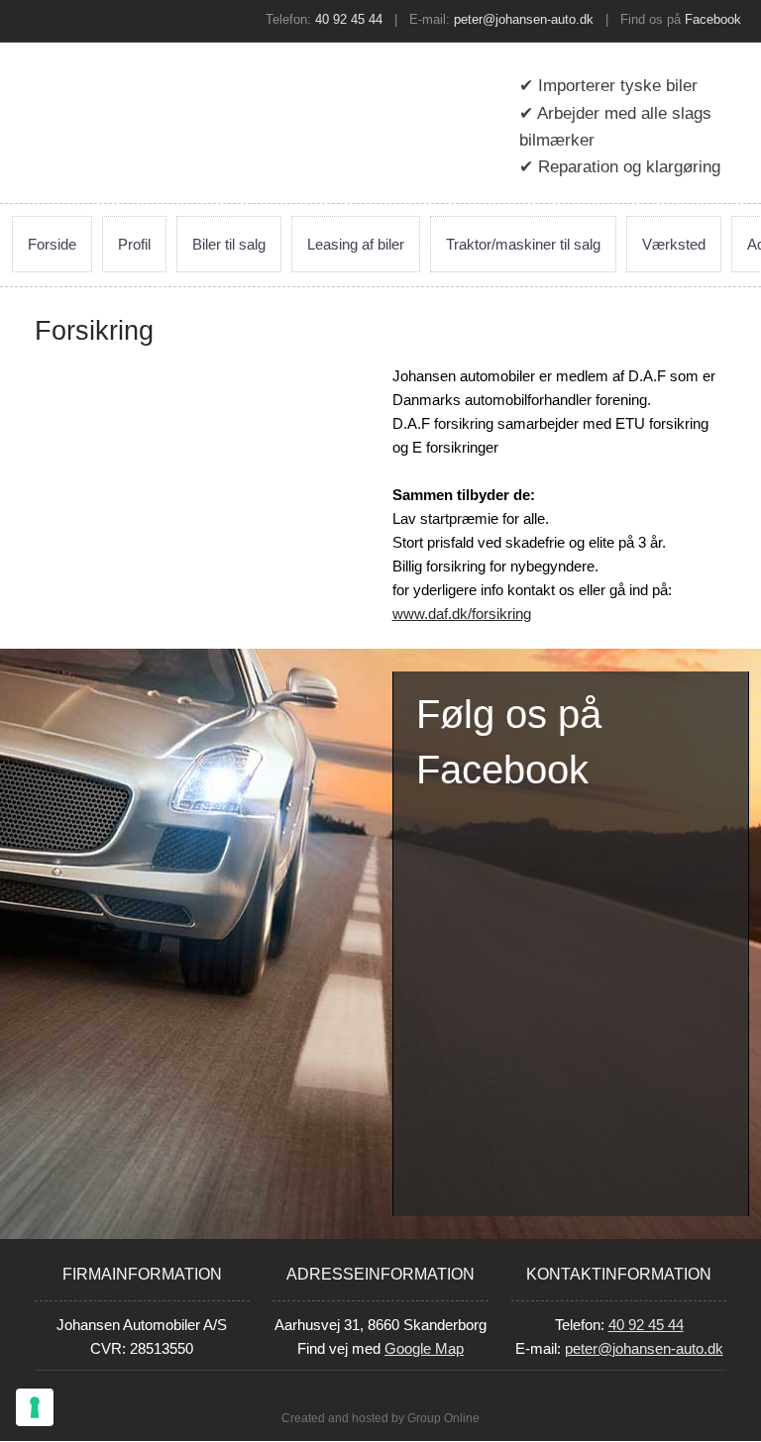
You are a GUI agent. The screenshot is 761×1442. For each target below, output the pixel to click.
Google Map (424, 1348)
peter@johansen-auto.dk (524, 19)
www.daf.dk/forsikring (461, 613)
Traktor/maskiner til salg (523, 244)
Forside (52, 244)
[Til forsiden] (127, 93)
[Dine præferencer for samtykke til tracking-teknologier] (35, 1407)
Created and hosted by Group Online (380, 1418)
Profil (134, 244)
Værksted (674, 244)
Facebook (713, 19)
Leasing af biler (355, 244)
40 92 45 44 (348, 19)
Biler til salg (229, 244)
